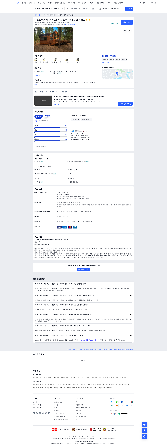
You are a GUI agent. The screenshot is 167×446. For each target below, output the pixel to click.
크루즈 (91, 3)
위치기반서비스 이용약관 (61, 419)
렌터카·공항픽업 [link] (60, 3)
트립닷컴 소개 (58, 402)
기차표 (50, 3)
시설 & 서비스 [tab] (54, 92)
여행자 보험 (71, 3)
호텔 (74, 349)
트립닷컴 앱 (76, 384)
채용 (55, 407)
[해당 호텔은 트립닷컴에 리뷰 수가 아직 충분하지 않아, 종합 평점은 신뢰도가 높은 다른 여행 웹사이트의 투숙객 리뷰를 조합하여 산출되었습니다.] (47, 120)
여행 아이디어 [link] (100, 3)
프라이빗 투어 (82, 3)
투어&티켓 (32, 3)
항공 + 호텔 (41, 3)
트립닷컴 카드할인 (72, 388)
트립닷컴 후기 (82, 388)
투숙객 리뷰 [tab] (43, 92)
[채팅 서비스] (144, 436)
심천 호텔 (115, 377)
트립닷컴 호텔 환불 (92, 388)
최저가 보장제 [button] (116, 23)
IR (76, 402)
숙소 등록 (78, 410)
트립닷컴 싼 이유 (85, 384)
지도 (109, 3)
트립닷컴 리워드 (118, 3)
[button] (127, 3)
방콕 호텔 (101, 377)
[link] (142, 2)
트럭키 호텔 (98, 349)
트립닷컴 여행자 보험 (59, 388)
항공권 (24, 3)
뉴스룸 (56, 405)
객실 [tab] (35, 92)
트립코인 (58, 384)
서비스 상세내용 (37, 407)
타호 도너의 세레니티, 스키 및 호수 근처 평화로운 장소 (59, 19)
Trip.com (69, 349)
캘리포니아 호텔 (88, 349)
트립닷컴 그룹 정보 (59, 416)
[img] (53, 39)
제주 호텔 (48, 377)
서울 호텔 (35, 377)
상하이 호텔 (94, 377)
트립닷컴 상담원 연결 (111, 384)
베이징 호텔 (108, 377)
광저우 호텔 (123, 377)
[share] (144, 430)
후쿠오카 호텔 (64, 377)
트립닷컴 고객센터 (124, 384)
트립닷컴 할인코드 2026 (105, 388)
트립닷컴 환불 (48, 388)
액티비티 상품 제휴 (81, 416)
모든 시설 (37, 75)
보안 (77, 419)
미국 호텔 (79, 349)
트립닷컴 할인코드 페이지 (89, 340)
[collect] (144, 424)
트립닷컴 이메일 (67, 384)
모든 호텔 (78, 413)
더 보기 (36, 84)
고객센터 (35, 402)
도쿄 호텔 (72, 377)
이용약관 (56, 410)
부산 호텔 (42, 377)
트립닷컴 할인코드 (38, 384)
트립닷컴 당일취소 (38, 388)
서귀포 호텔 (79, 377)
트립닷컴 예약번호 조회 (97, 384)
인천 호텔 (86, 377)
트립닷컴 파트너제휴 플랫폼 (83, 407)
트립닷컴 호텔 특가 (50, 384)
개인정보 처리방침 (59, 413)
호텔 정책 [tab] (64, 92)
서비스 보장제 (37, 405)
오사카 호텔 (56, 377)
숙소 (17, 3)
